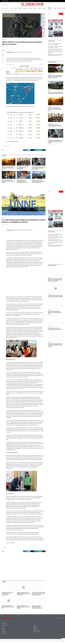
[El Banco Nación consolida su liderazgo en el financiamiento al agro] (8, 161)
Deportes (44, 8)
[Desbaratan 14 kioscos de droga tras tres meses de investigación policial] (55, 85)
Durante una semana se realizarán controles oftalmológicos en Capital (22, 181)
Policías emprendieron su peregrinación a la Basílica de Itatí (8, 607)
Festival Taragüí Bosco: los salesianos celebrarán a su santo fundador (8, 181)
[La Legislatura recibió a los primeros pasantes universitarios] (23, 161)
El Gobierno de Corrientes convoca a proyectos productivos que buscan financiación (38, 181)
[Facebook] (3, 53)
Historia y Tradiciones (50, 8)
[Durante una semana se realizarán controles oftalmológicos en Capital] (23, 175)
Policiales (39, 8)
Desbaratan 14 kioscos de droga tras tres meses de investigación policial (55, 93)
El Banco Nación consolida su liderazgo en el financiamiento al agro (8, 168)
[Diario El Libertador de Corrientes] (32, 4)
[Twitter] (3, 55)
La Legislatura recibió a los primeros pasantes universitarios (22, 168)
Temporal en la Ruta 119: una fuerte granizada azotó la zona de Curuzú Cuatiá (23, 593)
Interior (34, 8)
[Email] (3, 58)
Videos (15, 8)
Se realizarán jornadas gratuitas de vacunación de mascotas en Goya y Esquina (38, 168)
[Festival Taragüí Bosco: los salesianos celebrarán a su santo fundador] (8, 175)
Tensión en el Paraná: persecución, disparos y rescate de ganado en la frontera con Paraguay (55, 76)
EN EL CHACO (52, 41)
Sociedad (30, 8)
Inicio (12, 8)
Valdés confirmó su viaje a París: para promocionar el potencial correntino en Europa (38, 593)
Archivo (59, 8)
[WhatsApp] (3, 63)
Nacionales (25, 8)
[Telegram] (3, 60)
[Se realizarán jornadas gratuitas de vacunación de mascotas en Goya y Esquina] (38, 161)
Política (19, 8)
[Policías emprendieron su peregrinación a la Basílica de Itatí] (8, 600)
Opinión (55, 8)
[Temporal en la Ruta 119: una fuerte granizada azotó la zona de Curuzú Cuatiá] (23, 587)
